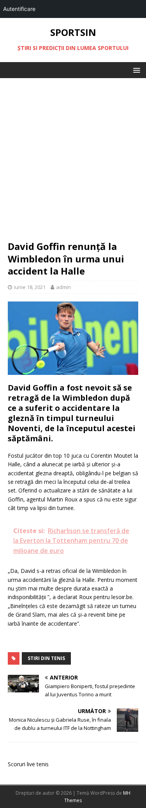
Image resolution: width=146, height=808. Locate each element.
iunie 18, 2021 (30, 287)
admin (63, 287)
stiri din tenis (46, 658)
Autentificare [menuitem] (19, 8)
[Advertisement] (73, 163)
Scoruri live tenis (28, 764)
